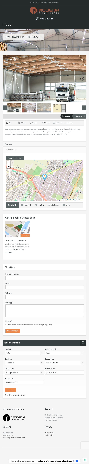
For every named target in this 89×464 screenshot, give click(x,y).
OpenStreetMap (71, 200)
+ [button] (9, 163)
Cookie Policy (49, 435)
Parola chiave (50, 369)
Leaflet (63, 200)
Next (82, 79)
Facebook (27, 205)
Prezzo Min (49, 359)
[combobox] (24, 353)
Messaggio (9, 303)
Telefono (8, 293)
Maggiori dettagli (18, 249)
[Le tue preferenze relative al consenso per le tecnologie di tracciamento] (85, 460)
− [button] (9, 166)
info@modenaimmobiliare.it (49, 2)
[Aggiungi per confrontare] (7, 60)
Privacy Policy (48, 432)
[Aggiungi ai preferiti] (11, 60)
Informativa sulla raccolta (22, 461)
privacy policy (47, 325)
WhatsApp (55, 205)
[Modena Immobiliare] (44, 11)
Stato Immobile (51, 349)
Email (68, 205)
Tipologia (8, 359)
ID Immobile (9, 378)
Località (8, 349)
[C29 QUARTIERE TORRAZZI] (44, 177)
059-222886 (46, 18)
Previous (7, 79)
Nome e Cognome (12, 274)
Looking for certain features (15, 395)
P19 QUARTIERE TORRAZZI (15, 241)
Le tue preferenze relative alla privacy (55, 461)
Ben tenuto (12, 150)
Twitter (41, 205)
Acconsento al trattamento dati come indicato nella (30, 325)
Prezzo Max (9, 369)
